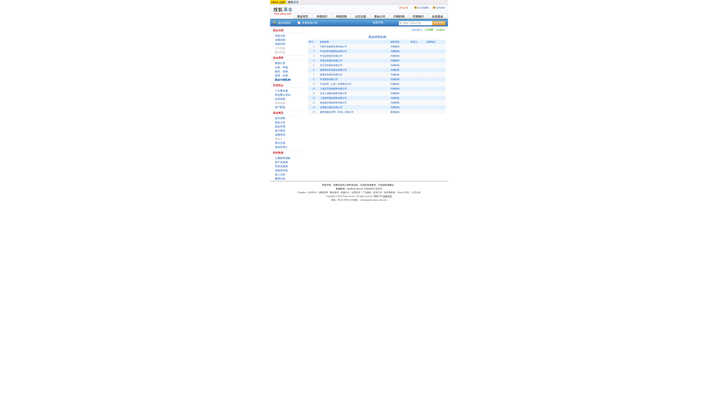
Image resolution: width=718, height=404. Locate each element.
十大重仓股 (281, 90)
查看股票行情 (310, 23)
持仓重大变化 (283, 95)
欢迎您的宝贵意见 (373, 188)
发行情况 (280, 130)
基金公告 (280, 122)
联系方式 (377, 192)
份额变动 (280, 134)
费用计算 (280, 63)
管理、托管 (281, 75)
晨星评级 (378, 22)
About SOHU (403, 192)
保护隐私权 (389, 192)
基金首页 (302, 16)
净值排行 (322, 16)
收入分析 (280, 174)
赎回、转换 (281, 71)
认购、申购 (281, 67)
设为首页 (440, 7)
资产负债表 (281, 162)
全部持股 (280, 99)
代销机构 (399, 16)
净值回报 (341, 16)
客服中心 (345, 192)
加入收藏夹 (423, 7)
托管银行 (418, 16)
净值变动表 (281, 170)
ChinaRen (301, 192)
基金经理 (280, 126)
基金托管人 (281, 147)
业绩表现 (280, 40)
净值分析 (280, 35)
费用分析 (280, 178)
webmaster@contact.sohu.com (373, 200)
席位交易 (280, 143)
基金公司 (379, 16)
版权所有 (387, 196)
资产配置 (280, 107)
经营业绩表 (281, 166)
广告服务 (366, 192)
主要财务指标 (283, 158)
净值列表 (280, 44)
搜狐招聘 (323, 192)
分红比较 (360, 16)
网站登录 (334, 192)
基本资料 (280, 118)
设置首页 (356, 192)
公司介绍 (416, 192)
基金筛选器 (284, 23)
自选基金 (437, 16)
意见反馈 (403, 7)
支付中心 (312, 192)
